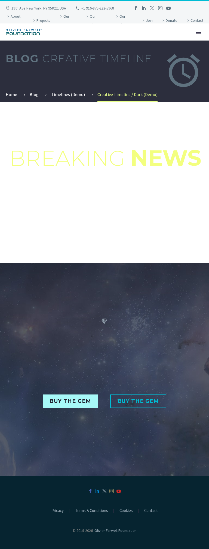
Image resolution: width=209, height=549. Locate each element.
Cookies (126, 511)
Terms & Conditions (91, 511)
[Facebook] (136, 8)
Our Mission (91, 20)
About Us (13, 20)
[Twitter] (152, 8)
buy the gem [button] (70, 401)
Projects (43, 20)
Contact (196, 20)
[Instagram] (160, 8)
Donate (171, 20)
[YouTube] (168, 8)
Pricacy (57, 511)
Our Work (120, 20)
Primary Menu (198, 32)
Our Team (64, 20)
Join (149, 20)
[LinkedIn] (144, 8)
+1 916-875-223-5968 (97, 8)
